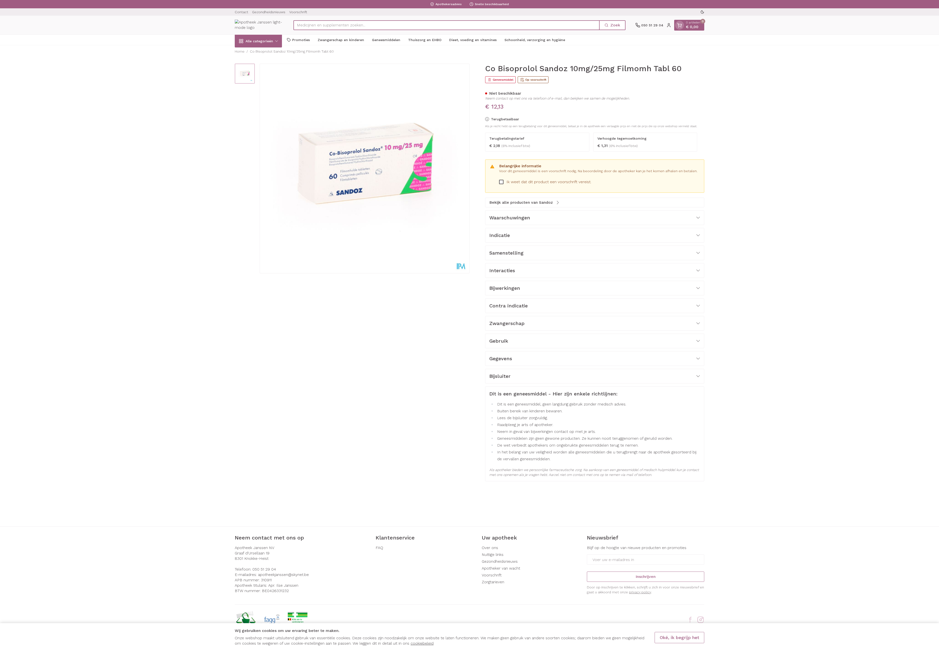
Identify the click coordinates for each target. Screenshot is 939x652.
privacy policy (640, 592)
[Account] (668, 25)
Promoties (301, 40)
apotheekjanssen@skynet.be (283, 574)
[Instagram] (700, 619)
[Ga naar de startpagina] (259, 25)
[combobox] (446, 25)
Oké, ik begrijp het (679, 637)
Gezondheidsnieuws (268, 12)
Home (240, 51)
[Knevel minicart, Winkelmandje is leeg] (679, 25)
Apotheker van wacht (501, 568)
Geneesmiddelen (386, 40)
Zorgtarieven (493, 582)
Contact (241, 12)
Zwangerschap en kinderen (341, 40)
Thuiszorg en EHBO (424, 40)
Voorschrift (298, 12)
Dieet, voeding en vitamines (473, 40)
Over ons (490, 547)
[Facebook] (690, 619)
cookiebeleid (422, 643)
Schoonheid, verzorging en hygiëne (534, 40)
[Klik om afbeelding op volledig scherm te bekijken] (364, 168)
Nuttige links (492, 554)
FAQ (379, 547)
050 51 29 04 (264, 569)
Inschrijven (646, 576)
